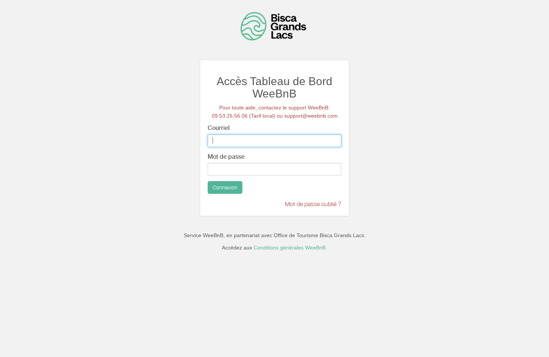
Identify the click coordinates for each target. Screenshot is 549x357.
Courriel (219, 127)
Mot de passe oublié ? (313, 204)
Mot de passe (226, 156)
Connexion (225, 187)
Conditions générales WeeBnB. (290, 248)
